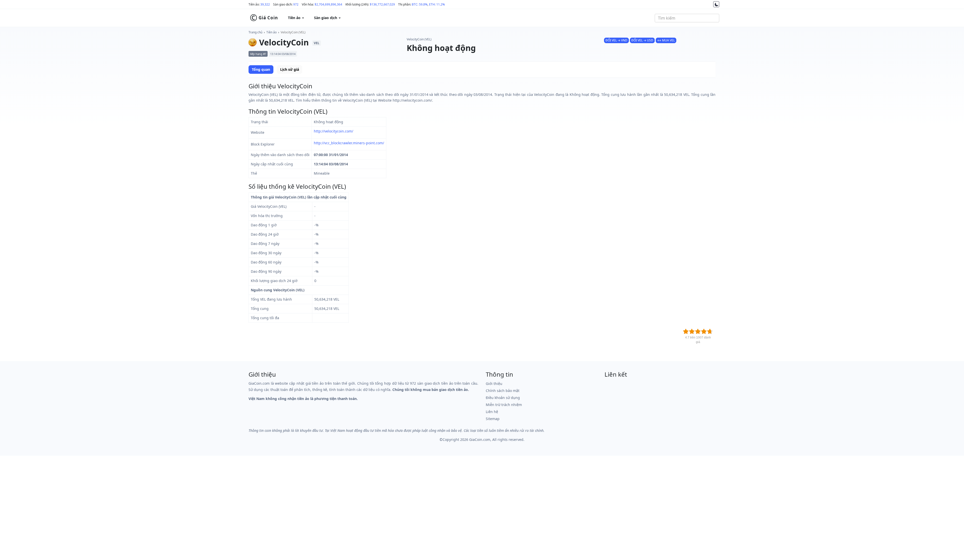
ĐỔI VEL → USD (642, 40)
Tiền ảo (271, 32)
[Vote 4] (704, 331)
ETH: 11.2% (437, 4)
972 (295, 4)
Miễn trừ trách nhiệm (504, 404)
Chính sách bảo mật (502, 390)
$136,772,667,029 (382, 4)
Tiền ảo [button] (295, 17)
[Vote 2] (692, 331)
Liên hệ (492, 411)
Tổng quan (261, 69)
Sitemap (493, 418)
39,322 (265, 4)
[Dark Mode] (716, 4)
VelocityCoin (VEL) (293, 32)
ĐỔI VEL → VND (616, 40)
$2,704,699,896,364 (328, 4)
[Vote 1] (686, 331)
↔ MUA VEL (666, 40)
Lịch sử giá (289, 69)
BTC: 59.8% (420, 4)
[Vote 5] (710, 331)
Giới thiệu (494, 383)
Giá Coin (264, 18)
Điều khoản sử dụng (503, 397)
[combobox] (687, 18)
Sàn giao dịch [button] (326, 17)
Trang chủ (255, 32)
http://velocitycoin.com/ (333, 131)
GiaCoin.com (479, 439)
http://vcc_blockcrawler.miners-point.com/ (349, 143)
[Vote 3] (698, 331)
